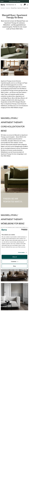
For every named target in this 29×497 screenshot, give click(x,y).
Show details (21, 252)
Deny (14, 266)
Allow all (14, 256)
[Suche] (21, 5)
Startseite (3, 8)
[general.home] (3, 4)
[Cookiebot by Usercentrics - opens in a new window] (21, 230)
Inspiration (8, 8)
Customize (13, 261)
